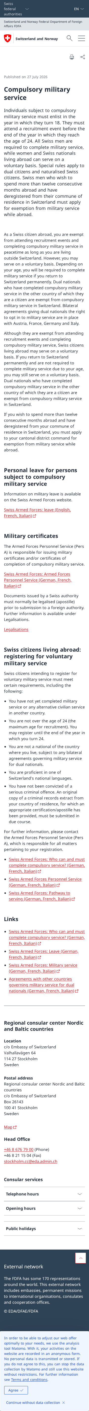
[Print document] (71, 56)
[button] (80, 1258)
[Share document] (82, 56)
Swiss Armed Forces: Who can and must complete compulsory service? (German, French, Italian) (47, 865)
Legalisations (16, 629)
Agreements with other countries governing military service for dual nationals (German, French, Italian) (41, 984)
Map (8, 1127)
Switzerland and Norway (37, 38)
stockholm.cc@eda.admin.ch (30, 1161)
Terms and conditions (29, 1379)
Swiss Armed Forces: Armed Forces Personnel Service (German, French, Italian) (37, 580)
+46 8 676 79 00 (18, 1149)
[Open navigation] (81, 38)
